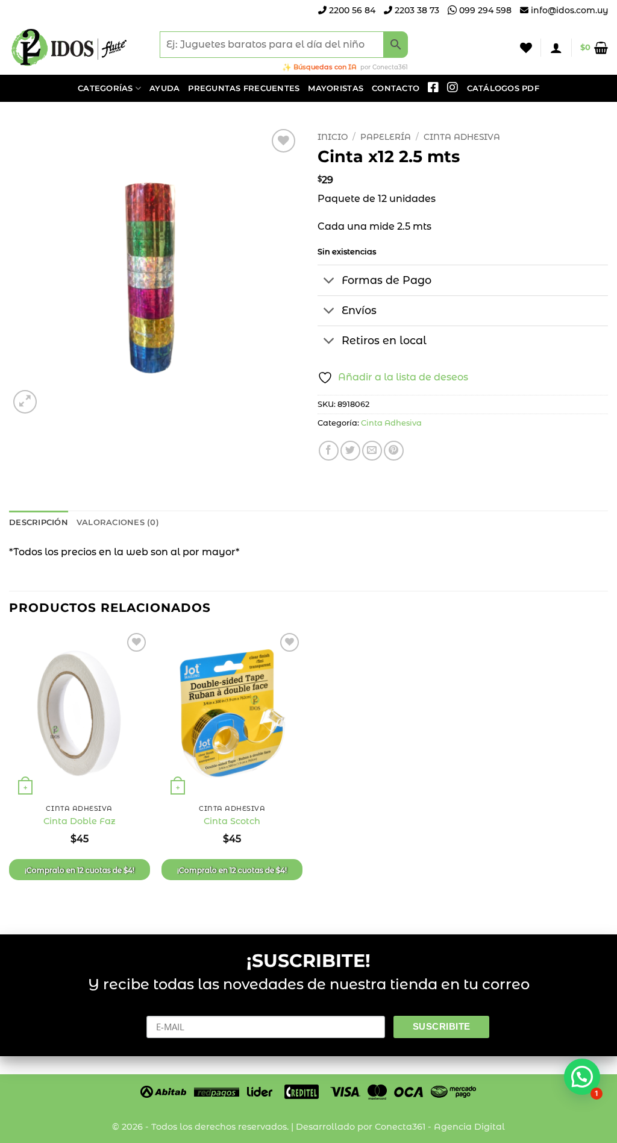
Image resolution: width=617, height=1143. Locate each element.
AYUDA (164, 88)
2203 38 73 (415, 10)
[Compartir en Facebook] (329, 451)
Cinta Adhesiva (462, 137)
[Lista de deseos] (526, 47)
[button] (556, 47)
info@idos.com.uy (569, 10)
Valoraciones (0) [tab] (118, 522)
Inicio (333, 137)
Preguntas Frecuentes (243, 88)
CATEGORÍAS (105, 88)
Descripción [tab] (38, 522)
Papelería (385, 137)
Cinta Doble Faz (79, 821)
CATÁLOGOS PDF (503, 88)
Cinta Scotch (232, 821)
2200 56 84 (351, 10)
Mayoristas (335, 88)
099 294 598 (484, 10)
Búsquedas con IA (325, 67)
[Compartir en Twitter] (350, 451)
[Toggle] (329, 281)
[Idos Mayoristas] (69, 48)
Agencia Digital (469, 1126)
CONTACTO (395, 88)
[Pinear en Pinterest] (394, 451)
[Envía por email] (372, 451)
